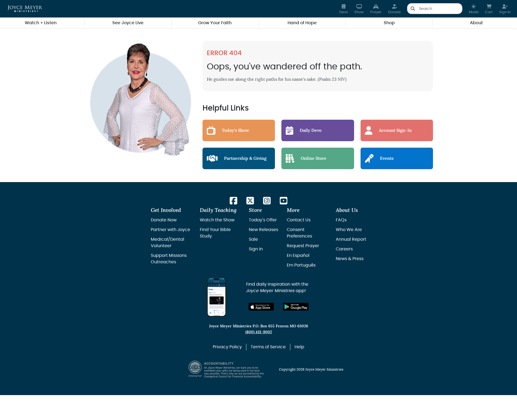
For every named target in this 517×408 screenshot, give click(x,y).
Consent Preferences (299, 233)
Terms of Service (268, 347)
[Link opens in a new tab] (233, 201)
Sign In (256, 249)
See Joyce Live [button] (128, 23)
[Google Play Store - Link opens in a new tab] (296, 306)
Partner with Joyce (170, 230)
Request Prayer (303, 246)
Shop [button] (389, 23)
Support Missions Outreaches (169, 258)
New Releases (263, 230)
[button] (473, 8)
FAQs (341, 220)
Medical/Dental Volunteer (167, 242)
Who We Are (349, 230)
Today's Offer (263, 220)
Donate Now (164, 220)
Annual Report (351, 239)
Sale (253, 239)
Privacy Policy (227, 347)
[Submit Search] (412, 8)
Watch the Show (217, 220)
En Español (298, 255)
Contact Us (298, 220)
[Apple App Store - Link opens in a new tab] (261, 306)
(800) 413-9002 (258, 332)
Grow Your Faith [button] (215, 23)
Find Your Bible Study (215, 233)
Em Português (301, 265)
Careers (344, 249)
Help (299, 347)
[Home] (24, 8)
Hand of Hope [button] (302, 23)
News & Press (350, 259)
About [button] (476, 23)
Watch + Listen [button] (41, 23)
